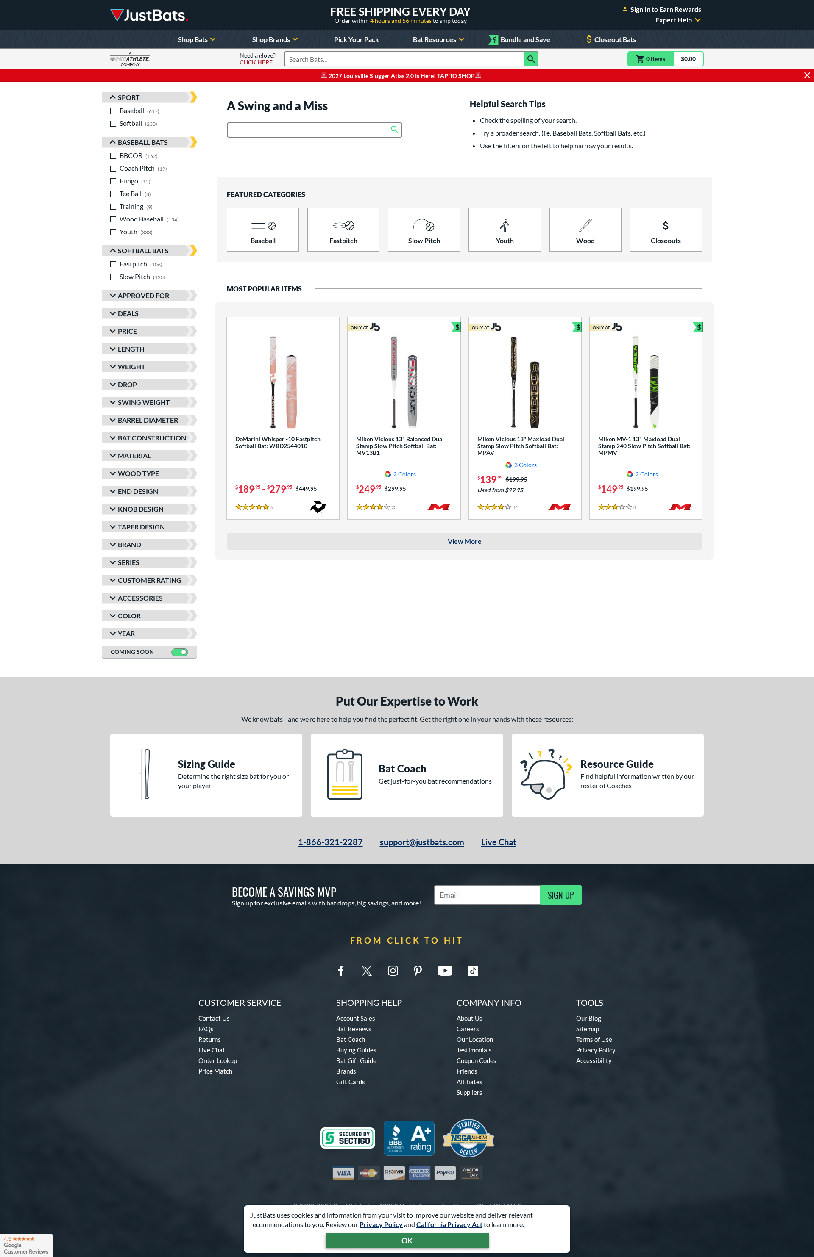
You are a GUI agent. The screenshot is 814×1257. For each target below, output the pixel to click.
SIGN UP (561, 895)
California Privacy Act (449, 1224)
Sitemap (587, 1029)
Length (131, 349)
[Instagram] (393, 971)
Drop (127, 384)
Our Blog (588, 1018)
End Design (138, 491)
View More (465, 541)
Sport (129, 97)
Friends (467, 1071)
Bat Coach (350, 1039)
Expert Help (673, 20)
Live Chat (498, 842)
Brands (346, 1071)
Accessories (140, 598)
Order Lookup (217, 1060)
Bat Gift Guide (356, 1060)
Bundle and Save (521, 39)
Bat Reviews (353, 1029)
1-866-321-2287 (330, 842)
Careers (468, 1029)
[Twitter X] (367, 971)
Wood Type (138, 473)
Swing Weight (144, 402)
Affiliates (469, 1081)
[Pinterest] (417, 971)
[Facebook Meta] (341, 971)
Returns (209, 1039)
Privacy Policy (381, 1224)
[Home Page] (149, 15)
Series (128, 562)
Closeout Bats (615, 39)
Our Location (475, 1039)
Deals (128, 313)
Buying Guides (356, 1050)
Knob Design (141, 509)
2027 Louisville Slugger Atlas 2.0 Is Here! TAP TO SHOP (401, 75)
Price (127, 331)
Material (134, 455)
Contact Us (214, 1018)
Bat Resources (434, 39)
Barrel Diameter (148, 420)
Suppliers (469, 1092)
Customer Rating (149, 580)
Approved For (143, 295)
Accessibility (594, 1060)
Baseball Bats (143, 142)
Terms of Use (594, 1039)
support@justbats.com (422, 842)
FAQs (206, 1029)
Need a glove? (258, 59)
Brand (129, 544)
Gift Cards (350, 1081)
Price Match (215, 1071)
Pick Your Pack (356, 39)
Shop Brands (271, 39)
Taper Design (141, 527)
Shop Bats (193, 39)
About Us (469, 1018)
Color (129, 616)
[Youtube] (445, 971)
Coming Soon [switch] (132, 651)
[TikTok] (473, 971)
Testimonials (474, 1050)
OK (407, 1240)
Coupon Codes (476, 1060)
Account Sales (355, 1018)
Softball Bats (143, 250)
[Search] (531, 58)
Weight (131, 367)
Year (126, 633)
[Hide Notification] (807, 75)
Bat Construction (152, 438)
